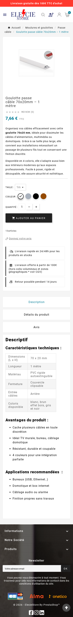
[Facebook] (31, 612)
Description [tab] (37, 302)
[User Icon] (51, 14)
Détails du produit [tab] (36, 314)
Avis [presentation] (36, 327)
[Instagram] (36, 612)
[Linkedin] (41, 612)
